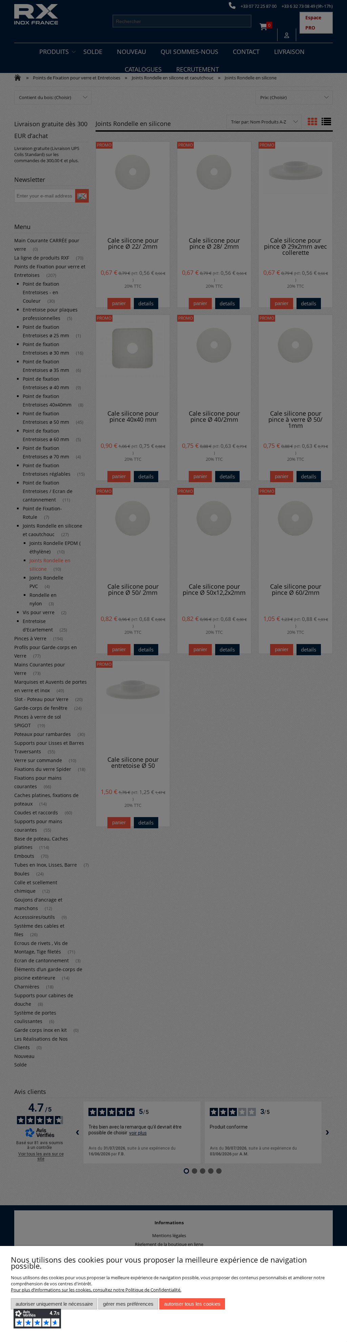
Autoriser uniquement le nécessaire (54, 1304)
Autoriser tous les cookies (192, 1304)
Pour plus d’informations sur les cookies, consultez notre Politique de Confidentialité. (96, 1290)
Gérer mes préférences (128, 1304)
